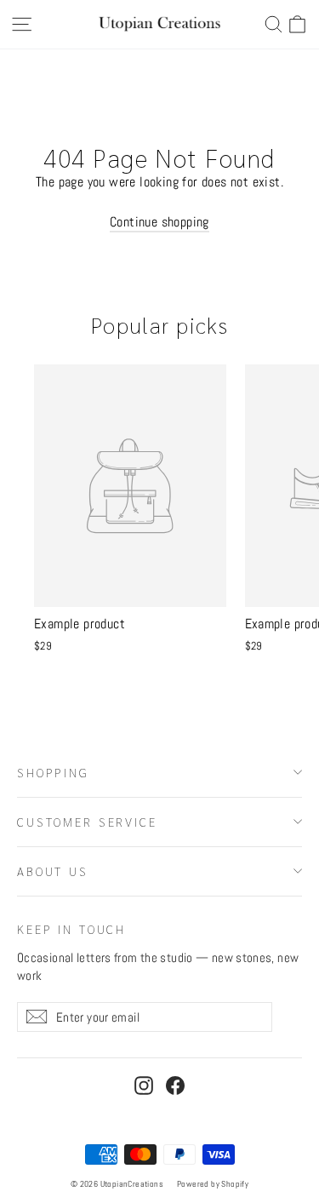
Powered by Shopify (212, 1183)
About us (52, 871)
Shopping (53, 772)
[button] (297, 24)
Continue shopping (159, 222)
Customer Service (87, 821)
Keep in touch (71, 929)
